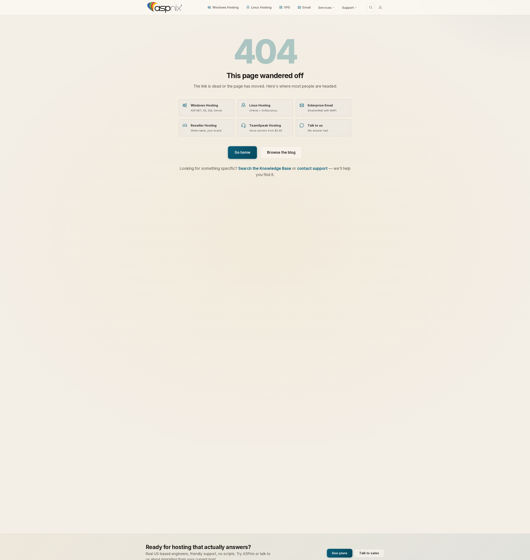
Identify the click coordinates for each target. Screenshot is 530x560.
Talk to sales (369, 553)
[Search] (371, 7)
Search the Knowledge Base (264, 168)
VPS (287, 7)
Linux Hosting (261, 7)
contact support (312, 168)
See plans (339, 553)
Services (324, 8)
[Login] (380, 7)
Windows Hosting (225, 7)
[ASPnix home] (164, 7)
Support (348, 8)
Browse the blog (281, 152)
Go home (242, 152)
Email (306, 7)
